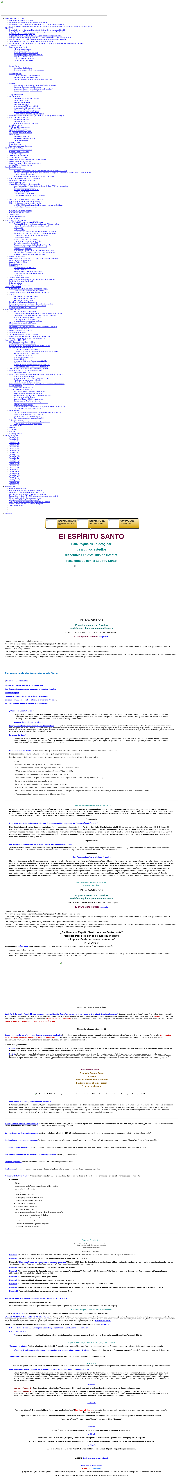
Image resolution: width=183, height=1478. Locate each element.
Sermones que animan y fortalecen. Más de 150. (25, 334)
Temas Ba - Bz (14, 439)
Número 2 (13, 1258)
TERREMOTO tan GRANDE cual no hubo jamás (31, 235)
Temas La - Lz (14, 458)
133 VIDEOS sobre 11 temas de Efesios (22, 344)
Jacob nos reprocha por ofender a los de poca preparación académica (33, 1035)
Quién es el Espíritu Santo (16, 681)
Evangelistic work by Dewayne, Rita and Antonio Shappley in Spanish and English (37, 30)
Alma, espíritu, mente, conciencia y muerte (23, 311)
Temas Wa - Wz (14, 479)
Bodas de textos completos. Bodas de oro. (23, 308)
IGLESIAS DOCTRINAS (14, 45)
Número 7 (13, 1280)
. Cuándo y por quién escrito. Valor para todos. (36, 224)
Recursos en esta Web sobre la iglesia (26, 106)
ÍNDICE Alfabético (11, 435)
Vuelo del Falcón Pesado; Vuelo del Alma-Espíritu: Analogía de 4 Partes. (38, 313)
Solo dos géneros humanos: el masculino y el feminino (27, 494)
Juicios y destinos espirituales (19, 277)
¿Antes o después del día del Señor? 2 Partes (28, 273)
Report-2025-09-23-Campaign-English (22, 34)
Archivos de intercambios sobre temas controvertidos (26, 703)
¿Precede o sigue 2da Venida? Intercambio (28, 271)
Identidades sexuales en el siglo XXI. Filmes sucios (26, 492)
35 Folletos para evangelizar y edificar (22, 342)
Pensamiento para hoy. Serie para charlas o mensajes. (27, 338)
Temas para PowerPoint (17, 216)
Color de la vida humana (17, 488)
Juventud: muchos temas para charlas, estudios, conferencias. (29, 292)
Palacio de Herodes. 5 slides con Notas (27, 382)
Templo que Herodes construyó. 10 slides (27, 380)
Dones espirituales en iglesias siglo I (26, 77)
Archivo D (91, 1434)
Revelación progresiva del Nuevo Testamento (29, 70)
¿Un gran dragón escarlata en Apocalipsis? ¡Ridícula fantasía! (29, 502)
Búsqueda (8, 513)
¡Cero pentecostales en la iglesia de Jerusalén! (29, 418)
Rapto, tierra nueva (15, 264)
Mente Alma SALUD (12, 310)
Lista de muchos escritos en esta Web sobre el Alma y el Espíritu (35, 315)
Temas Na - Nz (14, 462)
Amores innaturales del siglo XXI (25, 298)
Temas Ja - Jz (13, 454)
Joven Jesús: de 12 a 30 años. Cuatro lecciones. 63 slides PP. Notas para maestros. (41, 186)
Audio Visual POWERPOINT (15, 340)
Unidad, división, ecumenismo (19, 127)
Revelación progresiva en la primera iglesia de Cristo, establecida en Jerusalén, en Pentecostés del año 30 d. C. (53, 823)
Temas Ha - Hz (14, 450)
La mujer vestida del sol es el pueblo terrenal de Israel (31, 378)
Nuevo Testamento (15, 386)
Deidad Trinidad (14, 142)
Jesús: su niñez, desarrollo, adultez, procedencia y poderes (28, 368)
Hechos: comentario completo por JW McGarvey (25, 201)
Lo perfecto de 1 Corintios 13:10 (19, 1147)
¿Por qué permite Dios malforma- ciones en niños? (30, 391)
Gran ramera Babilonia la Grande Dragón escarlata (30, 247)
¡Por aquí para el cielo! (21, 51)
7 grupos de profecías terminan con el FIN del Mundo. (32, 226)
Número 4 (13, 1267)
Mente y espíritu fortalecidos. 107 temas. (22, 323)
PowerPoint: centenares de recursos (21, 348)
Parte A (12, 1048)
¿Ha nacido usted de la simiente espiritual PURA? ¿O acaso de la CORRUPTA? (37, 1298)
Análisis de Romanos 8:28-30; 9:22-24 (26, 138)
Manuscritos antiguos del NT (23, 387)
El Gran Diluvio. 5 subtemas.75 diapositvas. (28, 408)
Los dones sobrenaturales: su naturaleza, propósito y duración (30, 689)
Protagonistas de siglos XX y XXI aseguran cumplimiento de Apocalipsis (33, 258)
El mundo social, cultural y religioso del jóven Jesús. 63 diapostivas (36, 351)
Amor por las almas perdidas (23, 300)
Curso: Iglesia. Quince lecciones (20, 212)
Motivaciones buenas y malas (19, 329)
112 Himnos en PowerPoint (18, 155)
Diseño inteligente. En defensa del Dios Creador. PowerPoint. (30, 336)
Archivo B (91, 1403)
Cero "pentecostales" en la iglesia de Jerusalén (92, 857)
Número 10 (13, 1291)
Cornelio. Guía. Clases (21, 192)
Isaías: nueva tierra (15, 283)
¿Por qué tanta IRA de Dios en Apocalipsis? (24, 500)
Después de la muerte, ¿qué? (23, 56)
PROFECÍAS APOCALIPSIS (15, 220)
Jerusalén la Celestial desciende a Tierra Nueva (29, 254)
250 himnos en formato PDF (18, 157)
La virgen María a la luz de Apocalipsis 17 (28, 424)
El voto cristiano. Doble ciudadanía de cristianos (25, 498)
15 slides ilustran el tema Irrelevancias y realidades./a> (32, 365)
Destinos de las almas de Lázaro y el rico (27, 317)
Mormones (13, 427)
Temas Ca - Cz (14, 441)
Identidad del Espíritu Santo (23, 68)
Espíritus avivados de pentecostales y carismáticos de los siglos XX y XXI (38, 412)
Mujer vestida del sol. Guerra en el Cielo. (27, 241)
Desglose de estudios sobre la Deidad (29, 722)
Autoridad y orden (15, 125)
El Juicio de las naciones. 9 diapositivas (27, 349)
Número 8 (13, 1284)
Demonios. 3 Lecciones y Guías (24, 188)
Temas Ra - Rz (14, 469)
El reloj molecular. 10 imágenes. (24, 397)
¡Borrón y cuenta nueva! (17, 332)
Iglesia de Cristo (14, 96)
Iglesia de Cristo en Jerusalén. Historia (26, 98)
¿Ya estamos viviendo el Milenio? (25, 268)
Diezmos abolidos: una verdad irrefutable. (27, 87)
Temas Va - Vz (14, 477)
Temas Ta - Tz (14, 473)
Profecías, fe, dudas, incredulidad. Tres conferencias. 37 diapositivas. (32, 279)
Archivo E (92, 1445)
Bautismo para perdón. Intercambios (26, 123)
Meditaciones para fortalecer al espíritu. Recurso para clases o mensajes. (33, 327)
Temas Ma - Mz (14, 460)
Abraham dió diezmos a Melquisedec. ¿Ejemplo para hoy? (33, 89)
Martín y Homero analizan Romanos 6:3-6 (21, 1124)
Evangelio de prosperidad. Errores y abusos (28, 414)
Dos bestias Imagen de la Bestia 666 (26, 243)
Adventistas (13, 429)
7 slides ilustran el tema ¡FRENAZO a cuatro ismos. (31, 367)
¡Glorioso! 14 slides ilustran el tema (25, 363)
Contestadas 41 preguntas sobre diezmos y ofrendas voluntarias (35, 85)
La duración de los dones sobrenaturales (21, 1140)
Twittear (82, 1465)
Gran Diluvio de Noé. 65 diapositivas (26, 353)
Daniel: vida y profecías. (17, 256)
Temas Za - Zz (14, 485)
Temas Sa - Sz (14, 471)
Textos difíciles (14, 214)
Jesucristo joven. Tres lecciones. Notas (26, 190)
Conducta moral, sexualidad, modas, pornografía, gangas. (28, 289)
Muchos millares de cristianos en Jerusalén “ (41, 844)
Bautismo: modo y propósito (18, 117)
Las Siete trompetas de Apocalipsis (25, 239)
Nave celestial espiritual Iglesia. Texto (26, 112)
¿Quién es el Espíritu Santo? (20, 711)
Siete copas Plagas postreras (23, 249)
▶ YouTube (86, 1468)
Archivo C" (105, 1324)
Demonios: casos (15, 144)
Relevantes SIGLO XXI (13, 486)
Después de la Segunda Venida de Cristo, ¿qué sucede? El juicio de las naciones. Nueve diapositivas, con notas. (46, 43)
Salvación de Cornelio (21, 121)
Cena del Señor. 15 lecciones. (19, 152)
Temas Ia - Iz (13, 452)
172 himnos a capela (16, 154)
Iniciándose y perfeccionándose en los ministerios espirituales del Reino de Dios (40, 171)
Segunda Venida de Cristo (18, 262)
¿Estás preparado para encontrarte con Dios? (28, 55)
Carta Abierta (18, 1313)
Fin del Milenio (19, 275)
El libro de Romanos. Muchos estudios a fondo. (25, 203)
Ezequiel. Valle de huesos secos (19, 285)
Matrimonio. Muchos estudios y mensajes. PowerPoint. (27, 306)
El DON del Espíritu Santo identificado (27, 76)
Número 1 (13, 1255)
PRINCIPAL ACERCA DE (14, 18)
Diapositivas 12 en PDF (22, 119)
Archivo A (91, 1384)
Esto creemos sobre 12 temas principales (27, 110)
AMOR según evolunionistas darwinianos (28, 393)
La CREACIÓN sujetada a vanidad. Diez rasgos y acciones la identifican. (38, 205)
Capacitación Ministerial (13, 167)
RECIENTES (9, 28)
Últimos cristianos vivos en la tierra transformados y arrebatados (35, 233)
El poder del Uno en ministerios (24, 174)
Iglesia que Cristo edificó (22, 102)
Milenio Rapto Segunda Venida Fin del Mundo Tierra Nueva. (34, 251)
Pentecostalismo (14, 410)
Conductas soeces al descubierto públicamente (29, 290)
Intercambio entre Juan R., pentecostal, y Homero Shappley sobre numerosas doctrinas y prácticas (49, 1369)
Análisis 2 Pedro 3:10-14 (22, 270)
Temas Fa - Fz (14, 446)
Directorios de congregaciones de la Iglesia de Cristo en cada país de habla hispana (36, 24)
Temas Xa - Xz (14, 481)
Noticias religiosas (15, 433)
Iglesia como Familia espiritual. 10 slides (27, 108)
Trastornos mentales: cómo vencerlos (21, 325)
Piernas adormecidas (17, 1331)
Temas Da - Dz (14, 443)
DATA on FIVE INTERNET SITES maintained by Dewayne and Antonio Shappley (37, 39)
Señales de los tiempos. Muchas (19, 260)
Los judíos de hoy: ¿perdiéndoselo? (21, 281)
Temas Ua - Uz (14, 475)
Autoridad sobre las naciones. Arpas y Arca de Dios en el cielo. (35, 252)
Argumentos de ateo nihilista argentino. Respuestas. (31, 403)
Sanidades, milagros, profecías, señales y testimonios (26, 696)
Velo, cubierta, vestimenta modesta (20, 133)
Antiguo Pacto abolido (16, 95)
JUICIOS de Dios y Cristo (18, 129)
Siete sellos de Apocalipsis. (23, 237)
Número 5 (13, 1271)
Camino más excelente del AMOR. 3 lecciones (29, 195)
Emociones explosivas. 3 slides (24, 357)
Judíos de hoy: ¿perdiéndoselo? (24, 376)
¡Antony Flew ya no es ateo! (23, 405)
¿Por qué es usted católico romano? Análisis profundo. (32, 422)
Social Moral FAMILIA (13, 287)
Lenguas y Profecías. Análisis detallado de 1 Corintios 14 (33, 79)
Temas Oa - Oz (14, 464)
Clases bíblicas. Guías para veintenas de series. (24, 184)
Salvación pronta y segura (22, 49)
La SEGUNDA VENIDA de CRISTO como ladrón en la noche (35, 232)
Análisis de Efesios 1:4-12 (22, 136)
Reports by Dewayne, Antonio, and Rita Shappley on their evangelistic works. (35, 36)
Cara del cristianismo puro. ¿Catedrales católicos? (25, 490)
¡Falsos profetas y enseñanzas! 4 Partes (27, 416)
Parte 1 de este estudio (103, 1321)
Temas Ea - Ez (14, 445)
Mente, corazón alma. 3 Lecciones (25, 319)
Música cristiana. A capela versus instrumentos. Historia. (28, 159)
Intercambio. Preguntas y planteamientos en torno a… (31, 1102)
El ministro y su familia (17, 182)
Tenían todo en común (21, 100)
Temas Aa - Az (14, 437)
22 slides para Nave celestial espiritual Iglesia (29, 114)
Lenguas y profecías (13, 1162)
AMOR (12, 294)
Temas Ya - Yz (14, 483)
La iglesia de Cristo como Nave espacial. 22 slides (30, 361)
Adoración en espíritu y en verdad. (20, 150)
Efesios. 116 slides (20, 359)
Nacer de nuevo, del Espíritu (20, 751)
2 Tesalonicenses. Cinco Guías (24, 193)
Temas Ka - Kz (14, 456)
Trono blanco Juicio (16, 505)
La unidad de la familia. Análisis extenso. (23, 302)
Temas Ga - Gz (14, 448)
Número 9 (13, 1287)
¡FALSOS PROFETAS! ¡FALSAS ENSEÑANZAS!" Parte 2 (27, 1317)
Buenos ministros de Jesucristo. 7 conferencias (24, 178)
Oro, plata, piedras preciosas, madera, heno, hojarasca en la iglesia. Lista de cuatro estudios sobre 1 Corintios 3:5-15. (52, 173)
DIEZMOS (13, 83)
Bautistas (12, 431)
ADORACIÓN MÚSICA (14, 148)
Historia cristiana (15, 218)
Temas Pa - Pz (14, 465)
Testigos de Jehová (15, 426)
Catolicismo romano (16, 420)
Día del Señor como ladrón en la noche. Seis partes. (26, 504)
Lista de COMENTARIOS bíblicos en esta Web (25, 370)
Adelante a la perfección (22, 372)
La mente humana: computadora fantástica (28, 321)
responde (104, 636)
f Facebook (96, 1468)
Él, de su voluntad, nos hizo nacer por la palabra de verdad (42, 1262)
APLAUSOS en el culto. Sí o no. (20, 165)
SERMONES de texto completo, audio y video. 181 (26, 199)
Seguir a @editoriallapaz (94, 1465)
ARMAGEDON (19, 230)
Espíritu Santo (14, 66)
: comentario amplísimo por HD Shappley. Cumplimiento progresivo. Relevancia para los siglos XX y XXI (50, 26)
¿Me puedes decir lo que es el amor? (26, 296)
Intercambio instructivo (21, 140)
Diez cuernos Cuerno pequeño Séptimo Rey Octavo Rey (32, 245)
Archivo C (91, 1426)
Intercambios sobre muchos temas (20, 146)
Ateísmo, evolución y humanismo (20, 389)
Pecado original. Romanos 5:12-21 (25, 207)
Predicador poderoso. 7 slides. (24, 355)
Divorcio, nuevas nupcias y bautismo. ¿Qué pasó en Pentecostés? (31, 304)
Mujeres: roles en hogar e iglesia (20, 131)
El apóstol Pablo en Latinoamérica (25, 58)
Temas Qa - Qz (14, 467)
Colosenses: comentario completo (20, 211)
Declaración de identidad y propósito (21, 20)
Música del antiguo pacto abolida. (20, 161)
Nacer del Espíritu (12, 693)
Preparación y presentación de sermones (22, 180)
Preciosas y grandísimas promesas (20, 330)
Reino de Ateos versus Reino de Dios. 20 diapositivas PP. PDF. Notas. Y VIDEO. (41, 407)
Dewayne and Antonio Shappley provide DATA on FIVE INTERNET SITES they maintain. (40, 37)
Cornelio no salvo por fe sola (23, 60)
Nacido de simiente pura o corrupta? (26, 53)
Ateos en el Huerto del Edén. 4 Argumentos (28, 399)
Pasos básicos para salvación (18, 47)
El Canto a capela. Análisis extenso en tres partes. (25, 163)
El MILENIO (18, 228)
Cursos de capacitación (17, 169)
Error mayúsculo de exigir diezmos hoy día (28, 91)
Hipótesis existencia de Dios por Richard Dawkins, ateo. (32, 395)
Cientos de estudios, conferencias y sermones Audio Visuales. (29, 346)
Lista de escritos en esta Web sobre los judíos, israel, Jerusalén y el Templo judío (36, 374)
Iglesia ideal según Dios (21, 104)
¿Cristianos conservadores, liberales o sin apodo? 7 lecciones (34, 176)
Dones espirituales (15, 74)
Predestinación (14, 134)
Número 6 (13, 1277)
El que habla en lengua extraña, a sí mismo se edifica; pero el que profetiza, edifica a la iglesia (51, 1350)
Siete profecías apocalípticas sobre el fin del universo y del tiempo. (31, 41)
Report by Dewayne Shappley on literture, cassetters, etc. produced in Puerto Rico (36, 32)
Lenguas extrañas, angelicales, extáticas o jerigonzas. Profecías (30, 700)
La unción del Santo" (17, 735)
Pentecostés (10, 1169)
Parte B (12, 1054)
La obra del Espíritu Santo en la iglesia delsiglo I (24, 685)
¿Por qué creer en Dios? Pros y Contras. (27, 401)
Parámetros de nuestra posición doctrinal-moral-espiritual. (28, 22)
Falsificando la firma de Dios (17, 1176)
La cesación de (11, 1133)
